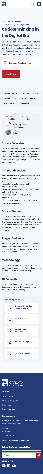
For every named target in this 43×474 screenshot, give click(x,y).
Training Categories (10, 401)
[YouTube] (14, 466)
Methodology (9, 103)
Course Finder (7, 397)
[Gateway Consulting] (4, 4)
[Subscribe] (38, 455)
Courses (17, 21)
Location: (5, 428)
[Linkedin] (9, 466)
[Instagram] (4, 466)
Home (7, 21)
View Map (6, 431)
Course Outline (10, 98)
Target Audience (28, 98)
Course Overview (11, 93)
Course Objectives (31, 93)
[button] (33, 4)
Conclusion (24, 103)
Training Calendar (9, 405)
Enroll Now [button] (11, 74)
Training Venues (8, 409)
